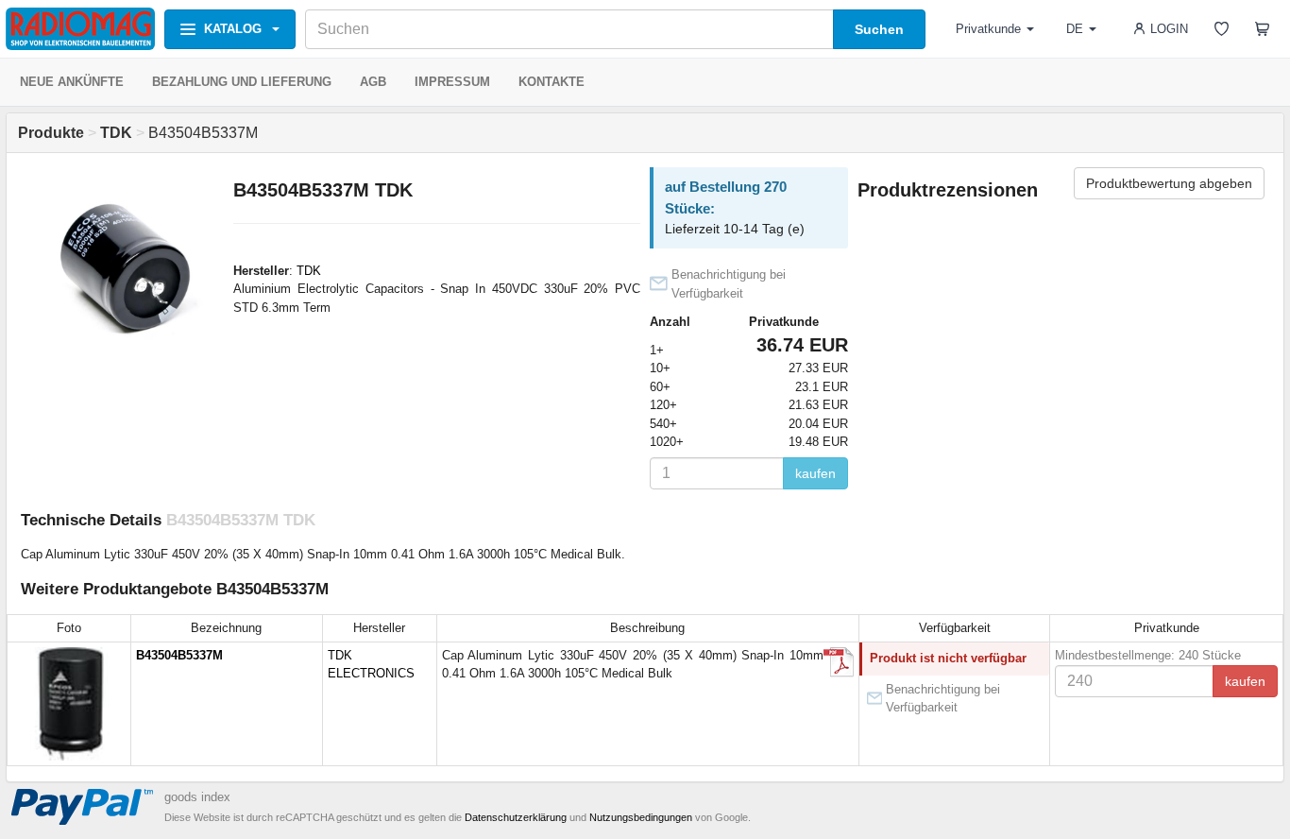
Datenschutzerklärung (516, 817)
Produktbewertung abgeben (1169, 183)
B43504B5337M (179, 655)
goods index (197, 797)
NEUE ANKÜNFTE (72, 82)
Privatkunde (988, 29)
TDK (309, 271)
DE (1074, 29)
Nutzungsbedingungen (640, 817)
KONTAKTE (551, 82)
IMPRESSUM (452, 82)
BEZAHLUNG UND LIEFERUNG (241, 82)
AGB (373, 82)
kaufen (815, 473)
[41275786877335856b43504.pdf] (838, 662)
